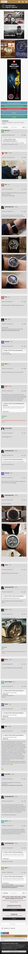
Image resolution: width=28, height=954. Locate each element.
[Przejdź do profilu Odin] (2, 320)
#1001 (25, 135)
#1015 (25, 592)
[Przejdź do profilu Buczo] (2, 660)
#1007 (25, 346)
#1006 (25, 324)
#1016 (25, 614)
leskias (6, 704)
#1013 (25, 500)
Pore (6, 184)
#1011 (25, 455)
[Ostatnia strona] (26, 127)
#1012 (25, 477)
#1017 (25, 664)
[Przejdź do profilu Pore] (2, 185)
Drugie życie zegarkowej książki (14, 103)
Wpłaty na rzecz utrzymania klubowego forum (14, 105)
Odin (6, 319)
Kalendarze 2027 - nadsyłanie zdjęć (14, 108)
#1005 (25, 301)
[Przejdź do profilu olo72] (2, 821)
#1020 (25, 731)
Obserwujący (12, 924)
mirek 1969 (7, 774)
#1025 (25, 872)
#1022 (25, 801)
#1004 (25, 211)
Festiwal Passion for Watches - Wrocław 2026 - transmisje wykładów (14, 112)
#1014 (25, 569)
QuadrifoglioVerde (9, 206)
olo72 (6, 821)
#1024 (25, 848)
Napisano (8, 135)
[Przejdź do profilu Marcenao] (2, 131)
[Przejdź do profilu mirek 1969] (2, 774)
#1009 (25, 390)
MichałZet (10, 122)
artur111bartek (8, 681)
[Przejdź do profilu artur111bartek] (2, 682)
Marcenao (7, 130)
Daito (6, 726)
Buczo (6, 659)
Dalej (24, 127)
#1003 (25, 189)
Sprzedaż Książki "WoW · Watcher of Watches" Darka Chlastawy (14, 116)
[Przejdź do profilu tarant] (2, 386)
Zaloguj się (14, 918)
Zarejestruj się (14, 910)
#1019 (25, 708)
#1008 (25, 368)
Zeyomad (7, 341)
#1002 (25, 157)
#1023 (25, 825)
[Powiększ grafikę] (14, 169)
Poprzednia (5, 127)
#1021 (25, 778)
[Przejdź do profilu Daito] (2, 727)
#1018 (25, 686)
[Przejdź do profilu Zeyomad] (2, 342)
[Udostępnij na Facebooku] (4, 933)
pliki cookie (18, 944)
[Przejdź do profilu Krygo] (2, 153)
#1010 (25, 433)
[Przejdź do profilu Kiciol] (2, 364)
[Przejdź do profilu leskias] (2, 704)
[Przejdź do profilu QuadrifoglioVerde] (2, 207)
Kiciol (6, 363)
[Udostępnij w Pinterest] (8, 933)
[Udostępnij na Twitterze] (2, 933)
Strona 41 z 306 (14, 127)
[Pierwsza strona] (1, 127)
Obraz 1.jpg (5, 694)
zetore (6, 564)
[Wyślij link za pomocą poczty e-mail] (6, 933)
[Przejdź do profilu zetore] (2, 565)
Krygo (6, 152)
